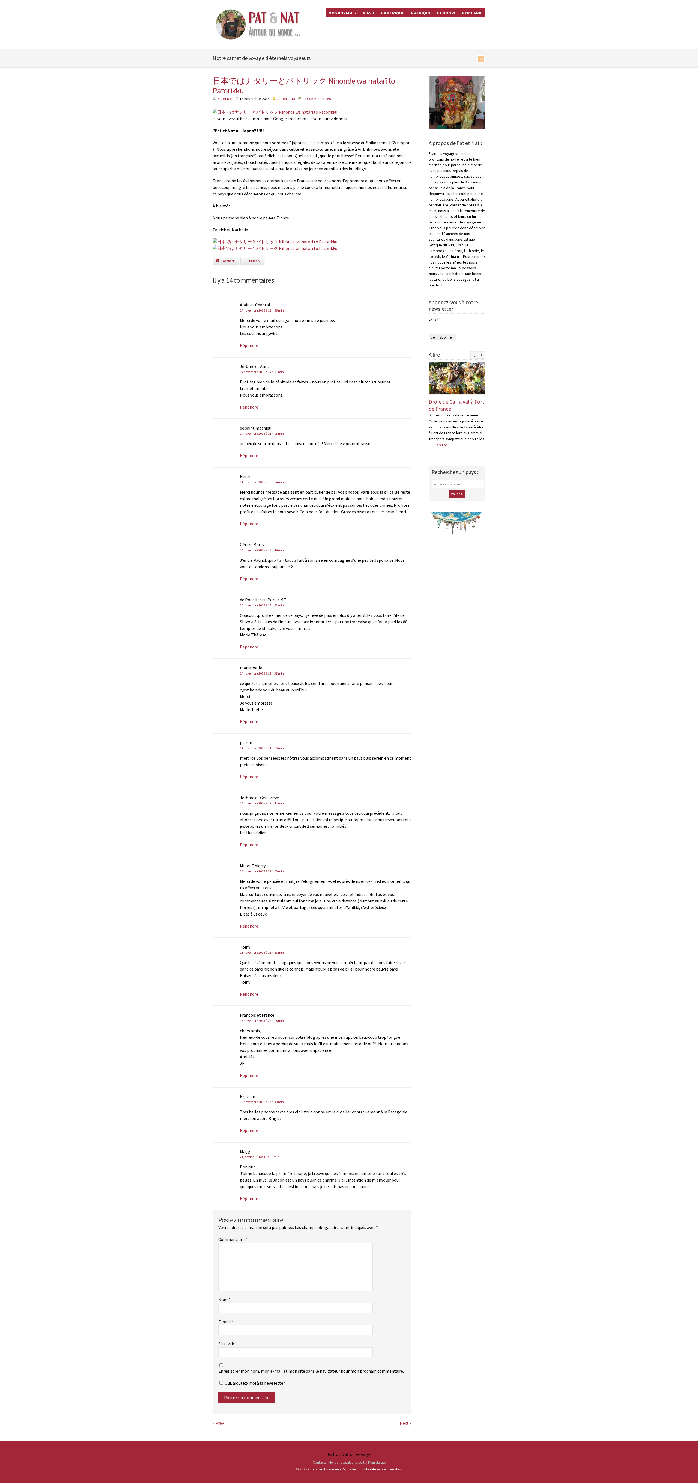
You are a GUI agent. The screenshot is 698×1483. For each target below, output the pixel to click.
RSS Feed (481, 59)
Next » (405, 1423)
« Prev (218, 1423)
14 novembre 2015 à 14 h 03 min (262, 372)
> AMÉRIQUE (393, 13)
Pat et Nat (225, 98)
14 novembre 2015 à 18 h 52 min (262, 605)
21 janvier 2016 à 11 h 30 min (259, 1157)
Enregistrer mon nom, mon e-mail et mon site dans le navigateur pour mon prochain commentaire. (311, 1371)
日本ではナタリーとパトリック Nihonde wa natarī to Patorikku (304, 85)
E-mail (226, 1321)
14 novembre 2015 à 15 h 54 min (262, 482)
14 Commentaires (316, 98)
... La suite (439, 444)
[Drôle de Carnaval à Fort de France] (457, 378)
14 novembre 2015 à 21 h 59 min (262, 748)
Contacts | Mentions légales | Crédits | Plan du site (349, 1462)
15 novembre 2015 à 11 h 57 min (262, 952)
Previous (474, 355)
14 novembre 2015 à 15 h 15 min (262, 433)
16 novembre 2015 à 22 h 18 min (262, 1021)
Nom (224, 1299)
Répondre (249, 345)
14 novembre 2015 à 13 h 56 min (262, 310)
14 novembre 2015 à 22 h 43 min (262, 803)
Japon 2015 (286, 98)
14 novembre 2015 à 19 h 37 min (262, 673)
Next (481, 358)
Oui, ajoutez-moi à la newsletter (254, 1383)
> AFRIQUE (421, 13)
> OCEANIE (472, 13)
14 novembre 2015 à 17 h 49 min (262, 550)
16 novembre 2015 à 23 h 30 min (262, 1102)
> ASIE (369, 13)
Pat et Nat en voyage (349, 1454)
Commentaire (232, 1239)
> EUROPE (446, 13)
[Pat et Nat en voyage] (261, 39)
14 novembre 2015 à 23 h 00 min (262, 871)
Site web (226, 1343)
